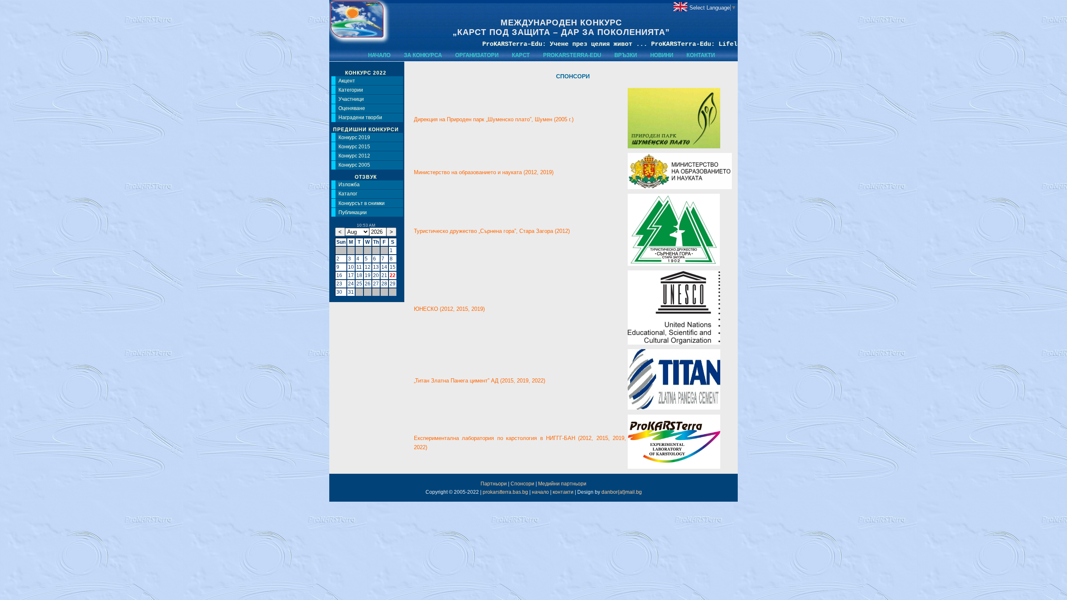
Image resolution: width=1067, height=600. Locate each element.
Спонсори (522, 484)
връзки (625, 55)
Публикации (352, 212)
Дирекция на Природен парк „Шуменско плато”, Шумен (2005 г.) (494, 119)
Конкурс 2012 (354, 156)
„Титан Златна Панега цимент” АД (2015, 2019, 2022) (479, 381)
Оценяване (351, 108)
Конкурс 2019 (354, 137)
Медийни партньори (562, 484)
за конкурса (423, 55)
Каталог (347, 194)
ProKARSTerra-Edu (572, 55)
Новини (661, 55)
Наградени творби (360, 117)
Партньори (494, 484)
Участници (351, 99)
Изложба (349, 185)
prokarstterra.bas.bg (505, 492)
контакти (700, 55)
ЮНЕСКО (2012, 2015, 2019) (449, 309)
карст (521, 55)
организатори (476, 55)
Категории (350, 90)
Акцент (346, 81)
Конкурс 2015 (354, 147)
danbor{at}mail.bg (621, 492)
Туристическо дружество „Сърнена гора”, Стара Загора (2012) (492, 231)
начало (379, 55)
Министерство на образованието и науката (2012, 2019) (484, 172)
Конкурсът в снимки (361, 203)
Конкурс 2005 (354, 165)
